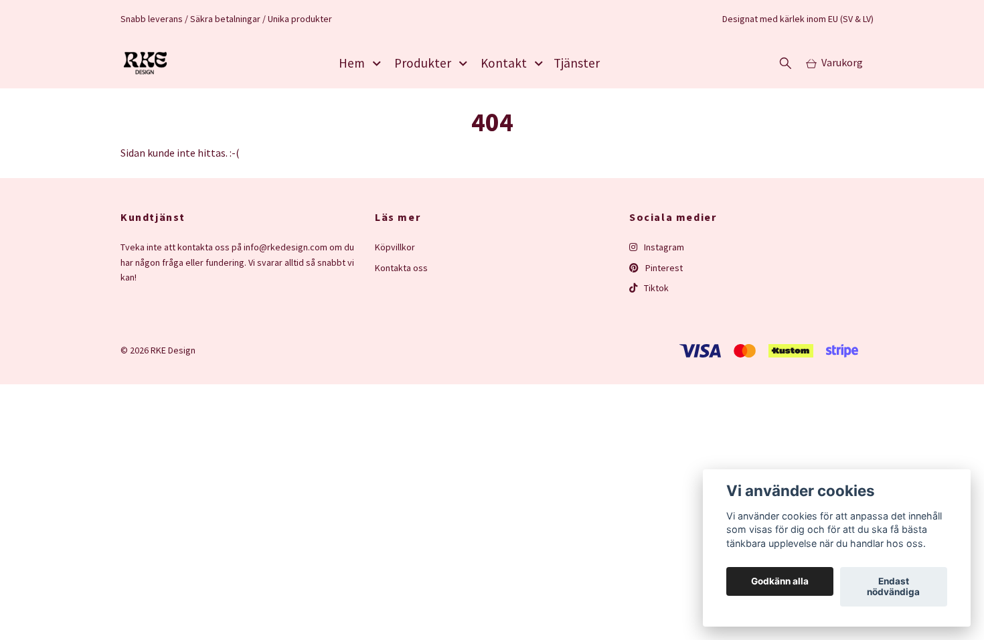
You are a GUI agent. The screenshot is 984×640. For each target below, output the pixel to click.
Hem (352, 63)
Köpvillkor (395, 247)
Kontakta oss (401, 268)
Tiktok (655, 288)
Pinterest (663, 268)
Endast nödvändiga (893, 587)
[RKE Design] (145, 62)
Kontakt (504, 63)
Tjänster (577, 63)
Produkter (422, 63)
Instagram (663, 247)
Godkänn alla (780, 581)
